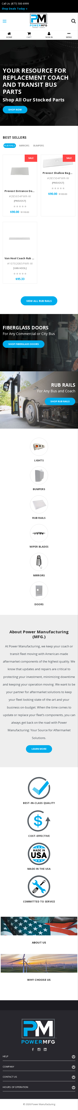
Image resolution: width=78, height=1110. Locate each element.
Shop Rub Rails (60, 401)
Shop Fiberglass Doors (23, 344)
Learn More (39, 748)
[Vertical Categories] (4, 21)
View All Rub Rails (39, 301)
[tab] (9, 145)
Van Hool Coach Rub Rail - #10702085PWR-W (34, 258)
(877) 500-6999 (20, 3)
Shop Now (15, 109)
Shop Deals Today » (14, 8)
